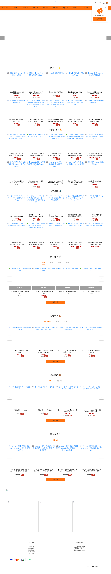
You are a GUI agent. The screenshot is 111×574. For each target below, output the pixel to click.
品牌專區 (15, 8)
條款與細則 (31, 547)
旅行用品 (59, 381)
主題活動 (5, 8)
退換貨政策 (31, 550)
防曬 (59, 262)
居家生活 (45, 8)
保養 (43, 262)
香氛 (67, 262)
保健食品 (55, 440)
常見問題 (31, 553)
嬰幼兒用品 (47, 321)
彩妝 (51, 262)
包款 (50, 381)
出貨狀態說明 (31, 552)
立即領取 (99, 19)
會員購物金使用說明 (79, 547)
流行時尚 (85, 8)
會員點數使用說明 (79, 548)
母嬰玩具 (65, 8)
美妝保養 (25, 8)
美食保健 (55, 8)
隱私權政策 (31, 548)
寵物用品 (75, 8)
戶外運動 (35, 8)
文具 (65, 321)
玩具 (57, 321)
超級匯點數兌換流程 (79, 550)
